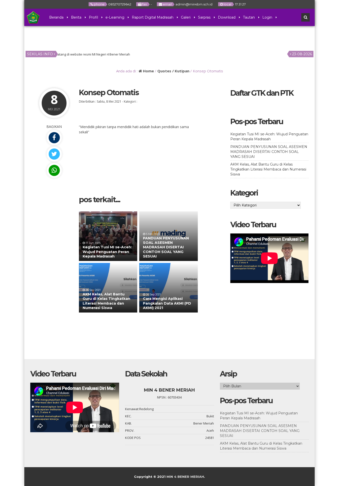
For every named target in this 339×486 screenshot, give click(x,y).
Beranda (56, 17)
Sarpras (204, 17)
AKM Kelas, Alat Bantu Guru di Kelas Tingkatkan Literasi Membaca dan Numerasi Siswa (106, 301)
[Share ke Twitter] (54, 154)
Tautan (249, 17)
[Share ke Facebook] (54, 137)
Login (267, 17)
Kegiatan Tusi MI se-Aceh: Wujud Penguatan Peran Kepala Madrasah (107, 251)
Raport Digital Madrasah (152, 17)
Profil (93, 17)
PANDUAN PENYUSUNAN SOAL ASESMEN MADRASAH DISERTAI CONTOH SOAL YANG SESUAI (166, 247)
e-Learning (114, 17)
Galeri (186, 17)
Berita (76, 17)
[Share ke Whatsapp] (54, 170)
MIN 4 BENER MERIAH (185, 477)
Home (148, 70)
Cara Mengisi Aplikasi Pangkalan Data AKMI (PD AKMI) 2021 (167, 303)
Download (227, 17)
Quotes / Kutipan (173, 70)
